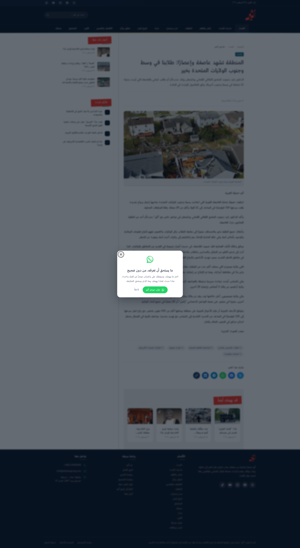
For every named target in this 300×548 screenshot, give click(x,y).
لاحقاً (136, 290)
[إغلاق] (120, 254)
